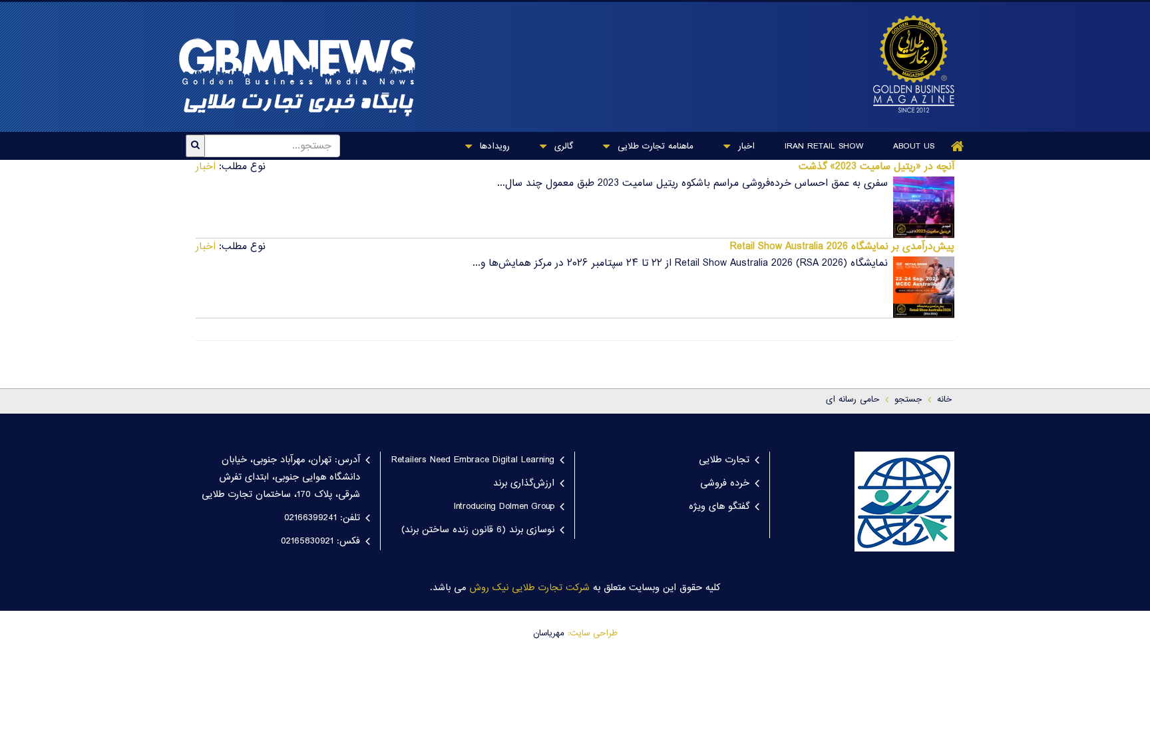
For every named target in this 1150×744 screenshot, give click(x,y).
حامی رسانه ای (852, 399)
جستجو (908, 399)
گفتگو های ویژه (719, 507)
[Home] (957, 146)
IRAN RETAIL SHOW (824, 147)
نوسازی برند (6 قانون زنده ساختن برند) (477, 530)
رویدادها (493, 147)
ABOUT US (913, 147)
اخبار (745, 147)
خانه (944, 399)
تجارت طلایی (724, 460)
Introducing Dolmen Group (504, 507)
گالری (562, 147)
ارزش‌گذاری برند (523, 483)
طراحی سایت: (593, 633)
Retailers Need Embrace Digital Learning (472, 460)
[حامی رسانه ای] (907, 64)
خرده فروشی (724, 483)
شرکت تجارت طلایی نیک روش (529, 588)
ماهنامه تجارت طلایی (653, 147)
